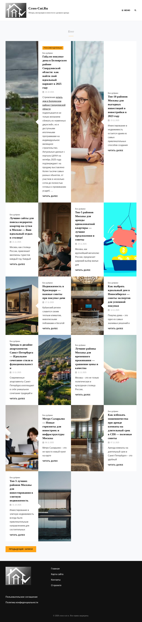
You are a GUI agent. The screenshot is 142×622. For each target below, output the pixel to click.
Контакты (56, 580)
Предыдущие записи (21, 549)
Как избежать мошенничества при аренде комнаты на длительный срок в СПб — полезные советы (120, 426)
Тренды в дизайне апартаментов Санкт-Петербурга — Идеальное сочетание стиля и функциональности (21, 356)
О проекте (56, 585)
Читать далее (50, 196)
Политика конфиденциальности (22, 602)
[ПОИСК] (135, 10)
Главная (55, 568)
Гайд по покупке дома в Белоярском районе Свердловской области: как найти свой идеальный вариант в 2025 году (54, 72)
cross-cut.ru (38, 8)
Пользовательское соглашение (22, 597)
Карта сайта (57, 574)
